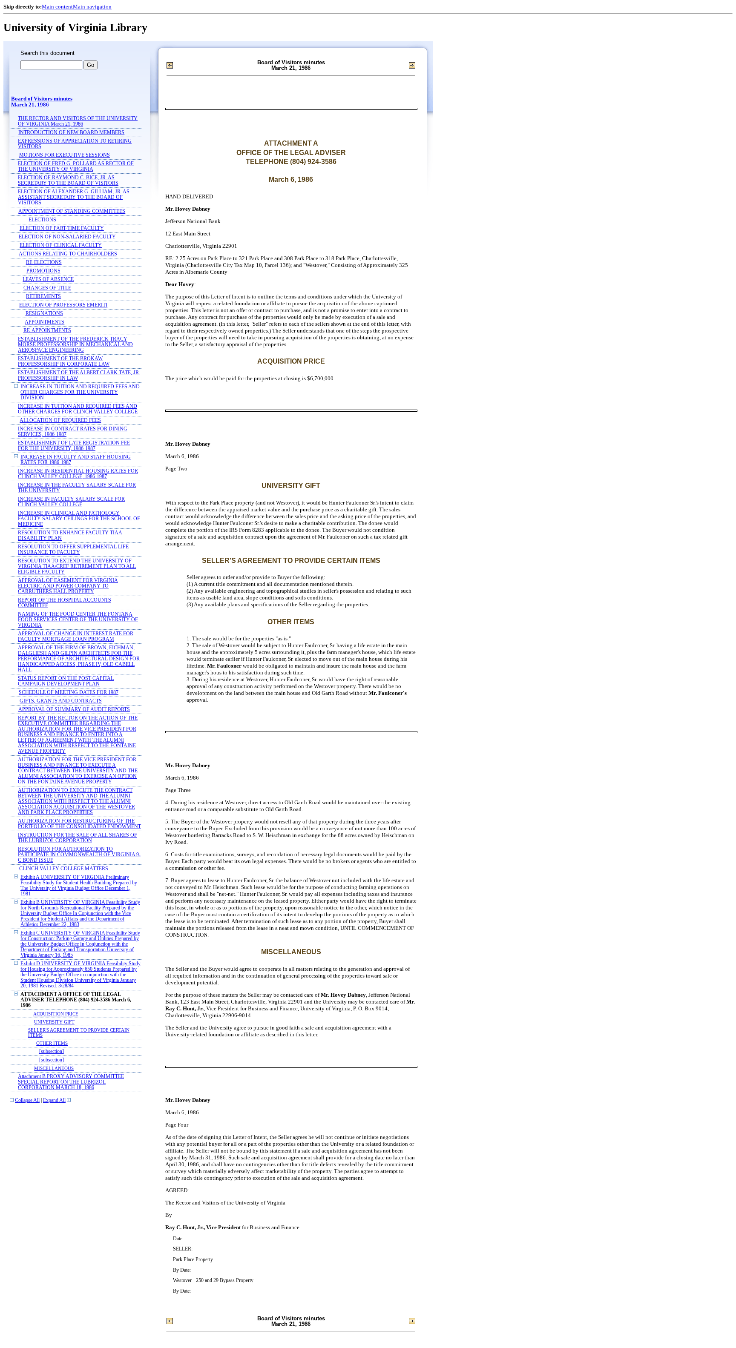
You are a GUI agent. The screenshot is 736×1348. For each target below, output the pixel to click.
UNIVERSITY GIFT (54, 1021)
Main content (57, 6)
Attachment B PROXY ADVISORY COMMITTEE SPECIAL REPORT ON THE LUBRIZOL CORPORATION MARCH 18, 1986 (71, 1082)
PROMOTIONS (43, 271)
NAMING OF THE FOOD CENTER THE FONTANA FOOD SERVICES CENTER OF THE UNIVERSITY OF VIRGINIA (78, 619)
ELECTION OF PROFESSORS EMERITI (63, 305)
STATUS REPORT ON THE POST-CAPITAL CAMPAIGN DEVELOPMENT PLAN (66, 681)
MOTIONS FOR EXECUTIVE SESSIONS (64, 155)
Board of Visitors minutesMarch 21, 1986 (41, 102)
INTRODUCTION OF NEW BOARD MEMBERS (71, 132)
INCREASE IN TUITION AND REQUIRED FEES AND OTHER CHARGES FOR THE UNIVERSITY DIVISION (80, 392)
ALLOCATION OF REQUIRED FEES (60, 420)
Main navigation (92, 6)
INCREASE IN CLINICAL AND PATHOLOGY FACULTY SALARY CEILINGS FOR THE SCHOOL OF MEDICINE (79, 519)
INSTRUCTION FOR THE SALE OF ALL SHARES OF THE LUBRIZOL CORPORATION (77, 837)
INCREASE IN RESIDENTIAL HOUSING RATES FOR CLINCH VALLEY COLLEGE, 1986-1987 (78, 473)
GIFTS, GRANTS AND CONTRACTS (61, 701)
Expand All (54, 1100)
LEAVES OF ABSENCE (48, 279)
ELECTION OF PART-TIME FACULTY (62, 228)
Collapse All (27, 1100)
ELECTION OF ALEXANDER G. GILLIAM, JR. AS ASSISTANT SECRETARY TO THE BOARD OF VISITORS (73, 197)
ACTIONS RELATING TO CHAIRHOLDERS (68, 254)
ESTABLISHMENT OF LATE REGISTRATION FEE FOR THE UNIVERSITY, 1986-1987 (74, 445)
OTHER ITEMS (52, 1043)
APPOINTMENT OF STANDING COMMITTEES (71, 211)
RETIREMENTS (43, 296)
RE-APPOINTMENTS (47, 330)
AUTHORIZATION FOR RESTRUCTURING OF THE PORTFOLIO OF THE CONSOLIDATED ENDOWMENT (79, 823)
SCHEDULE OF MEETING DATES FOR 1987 (68, 692)
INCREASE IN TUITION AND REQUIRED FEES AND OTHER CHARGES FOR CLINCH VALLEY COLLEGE (78, 409)
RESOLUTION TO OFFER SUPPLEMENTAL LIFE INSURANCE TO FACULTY (73, 549)
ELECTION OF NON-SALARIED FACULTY (67, 237)
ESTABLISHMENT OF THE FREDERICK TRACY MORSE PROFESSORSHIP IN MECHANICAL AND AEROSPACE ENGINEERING (75, 344)
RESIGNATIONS (44, 313)
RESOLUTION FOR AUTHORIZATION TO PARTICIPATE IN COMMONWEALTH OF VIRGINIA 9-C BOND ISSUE (79, 854)
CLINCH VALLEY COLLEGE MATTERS (63, 869)
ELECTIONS (42, 220)
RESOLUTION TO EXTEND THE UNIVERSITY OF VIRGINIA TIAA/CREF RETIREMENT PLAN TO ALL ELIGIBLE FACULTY (77, 566)
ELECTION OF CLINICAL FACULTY (61, 245)
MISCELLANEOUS (54, 1068)
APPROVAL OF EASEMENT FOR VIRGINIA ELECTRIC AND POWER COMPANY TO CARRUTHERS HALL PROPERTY (68, 586)
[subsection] (51, 1051)
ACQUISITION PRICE (55, 1013)
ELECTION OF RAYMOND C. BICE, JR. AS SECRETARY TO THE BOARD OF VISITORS (68, 180)
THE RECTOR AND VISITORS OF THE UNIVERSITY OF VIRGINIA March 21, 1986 (78, 121)
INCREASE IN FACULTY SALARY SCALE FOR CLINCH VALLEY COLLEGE (71, 502)
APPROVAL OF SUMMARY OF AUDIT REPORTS (74, 709)
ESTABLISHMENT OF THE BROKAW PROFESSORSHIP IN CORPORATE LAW (63, 361)
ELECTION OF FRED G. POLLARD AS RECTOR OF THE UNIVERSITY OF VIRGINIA (76, 166)
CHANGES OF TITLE (47, 288)
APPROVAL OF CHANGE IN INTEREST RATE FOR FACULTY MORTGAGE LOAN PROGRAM (75, 636)
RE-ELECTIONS (44, 262)
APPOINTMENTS (44, 322)
